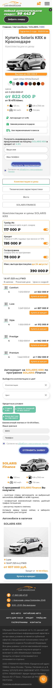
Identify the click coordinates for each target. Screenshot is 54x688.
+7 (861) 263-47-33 (20, 595)
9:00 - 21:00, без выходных (24, 605)
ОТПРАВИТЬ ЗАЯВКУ (33, 450)
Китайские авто (32, 613)
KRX (42, 27)
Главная (7, 27)
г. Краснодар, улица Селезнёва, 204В (28, 600)
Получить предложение (26, 165)
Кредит (30, 618)
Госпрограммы (19, 622)
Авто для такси (14, 618)
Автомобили (20, 27)
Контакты (35, 622)
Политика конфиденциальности (17, 684)
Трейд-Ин (41, 618)
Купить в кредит (39, 296)
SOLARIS (33, 27)
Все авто (16, 613)
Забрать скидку (16, 19)
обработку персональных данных (25, 170)
